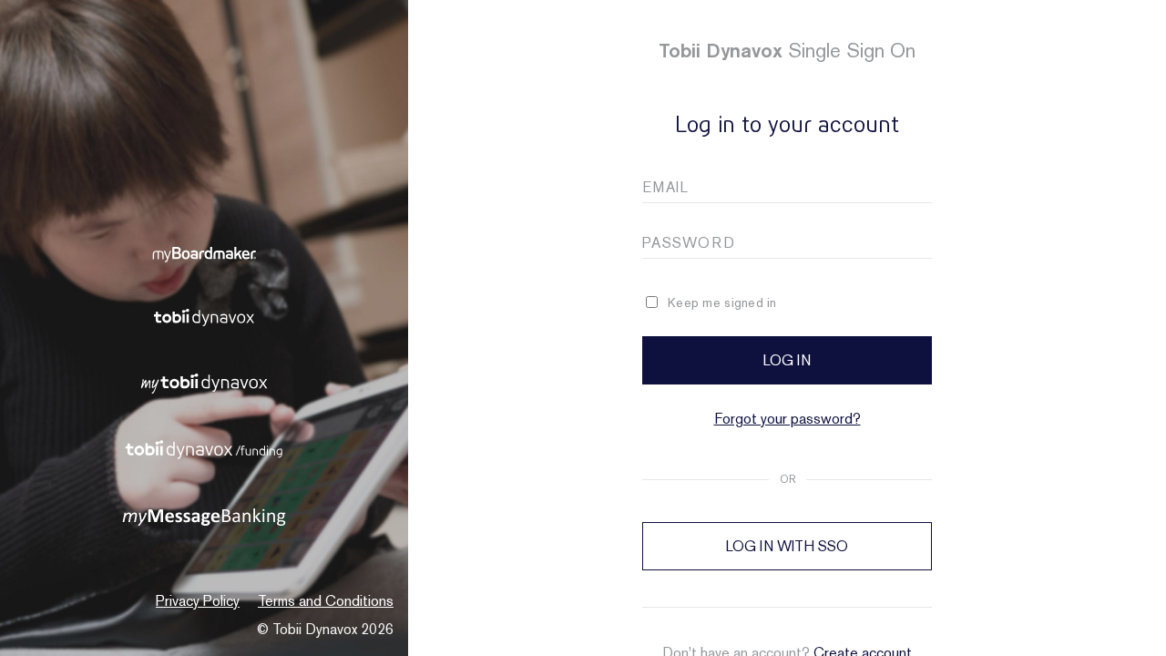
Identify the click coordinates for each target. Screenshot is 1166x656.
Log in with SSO (787, 546)
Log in (787, 360)
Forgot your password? (787, 418)
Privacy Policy (198, 601)
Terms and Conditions (326, 601)
